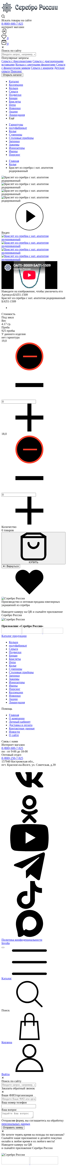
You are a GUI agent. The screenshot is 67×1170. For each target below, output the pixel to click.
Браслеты (15, 659)
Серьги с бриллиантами (16, 61)
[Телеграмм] (29, 879)
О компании (17, 718)
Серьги (13, 648)
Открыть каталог (12, 75)
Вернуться (12, 566)
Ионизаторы (17, 148)
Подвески (15, 652)
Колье (12, 131)
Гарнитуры (16, 124)
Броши (13, 655)
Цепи (12, 662)
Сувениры (15, 134)
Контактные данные (22, 728)
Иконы (13, 151)
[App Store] (32, 632)
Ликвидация (17, 702)
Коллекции (16, 692)
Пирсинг (16, 71)
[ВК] (29, 793)
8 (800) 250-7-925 (12, 758)
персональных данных (15, 1123)
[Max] (29, 936)
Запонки (14, 141)
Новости (14, 731)
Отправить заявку (13, 1127)
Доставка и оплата (20, 725)
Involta (5, 943)
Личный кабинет (20, 721)
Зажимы (14, 144)
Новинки (15, 695)
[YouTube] (29, 850)
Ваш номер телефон (14, 1102)
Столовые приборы (21, 137)
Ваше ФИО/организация (17, 1095)
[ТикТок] (29, 907)
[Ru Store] (53, 632)
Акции (13, 699)
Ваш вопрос (9, 1109)
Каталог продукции (14, 635)
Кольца (13, 642)
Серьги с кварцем (42, 67)
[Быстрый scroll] (2, 947)
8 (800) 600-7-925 (12, 23)
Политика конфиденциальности (21, 939)
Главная (14, 161)
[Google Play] (11, 632)
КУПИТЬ (33, 562)
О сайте (14, 735)
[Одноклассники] (29, 822)
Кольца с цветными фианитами (35, 64)
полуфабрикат (18, 127)
